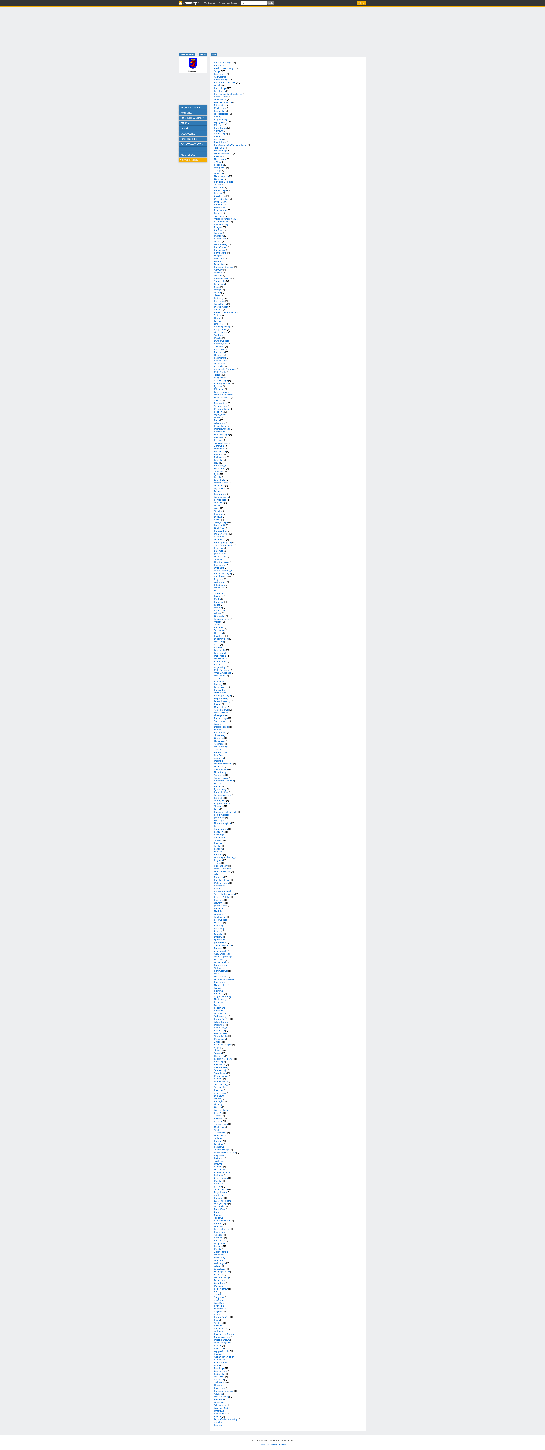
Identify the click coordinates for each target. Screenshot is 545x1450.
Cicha (217, 644)
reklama (282, 1444)
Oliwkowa (219, 1402)
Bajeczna (218, 1090)
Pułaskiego (219, 1061)
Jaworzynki (219, 525)
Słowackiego (220, 735)
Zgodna (218, 1041)
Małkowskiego (221, 482)
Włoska (218, 613)
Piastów (218, 156)
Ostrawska (219, 1376)
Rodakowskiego (222, 880)
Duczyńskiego (221, 1203)
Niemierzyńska (221, 176)
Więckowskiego (222, 698)
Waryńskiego (220, 1027)
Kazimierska (220, 357)
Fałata (217, 604)
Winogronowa (221, 777)
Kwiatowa (219, 235)
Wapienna (219, 914)
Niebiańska (220, 740)
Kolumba (219, 513)
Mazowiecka (220, 655)
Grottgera (219, 738)
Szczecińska (220, 281)
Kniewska (219, 1118)
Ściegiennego (221, 150)
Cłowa (217, 1314)
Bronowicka (220, 238)
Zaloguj (361, 3)
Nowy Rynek (220, 962)
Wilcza (217, 1266)
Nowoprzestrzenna (223, 763)
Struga (184, 123)
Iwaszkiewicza (221, 306)
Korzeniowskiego (222, 573)
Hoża (217, 973)
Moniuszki (219, 587)
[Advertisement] (272, 29)
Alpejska (218, 1234)
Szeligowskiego (221, 721)
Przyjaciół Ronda (222, 803)
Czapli (217, 1129)
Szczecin (203, 55)
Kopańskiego (220, 190)
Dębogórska (220, 414)
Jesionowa (219, 1002)
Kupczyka (219, 1101)
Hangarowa (220, 468)
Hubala (218, 590)
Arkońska (219, 366)
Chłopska (219, 1214)
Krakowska (219, 249)
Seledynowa (220, 363)
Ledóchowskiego (222, 871)
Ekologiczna (220, 715)
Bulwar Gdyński (222, 1019)
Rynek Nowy (220, 789)
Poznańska (219, 352)
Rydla (217, 474)
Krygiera (218, 440)
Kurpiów (218, 1141)
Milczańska (220, 258)
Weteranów (220, 582)
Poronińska (220, 1209)
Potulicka (219, 204)
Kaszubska (219, 110)
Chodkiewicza (221, 576)
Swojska (218, 255)
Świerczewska (221, 1189)
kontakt (274, 1444)
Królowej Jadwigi (222, 326)
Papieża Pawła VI (222, 1220)
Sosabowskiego (222, 618)
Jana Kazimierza (222, 1229)
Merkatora (219, 1024)
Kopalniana (220, 1007)
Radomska (219, 1373)
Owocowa (219, 179)
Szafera (218, 987)
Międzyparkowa (222, 1339)
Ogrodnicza (220, 488)
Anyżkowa (219, 1300)
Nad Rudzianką (221, 1277)
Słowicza (218, 1050)
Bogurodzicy (220, 689)
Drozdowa (219, 448)
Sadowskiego (221, 1016)
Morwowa (219, 1285)
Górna (217, 1004)
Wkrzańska (219, 423)
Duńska (184, 149)
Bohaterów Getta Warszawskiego (230, 144)
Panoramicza (220, 403)
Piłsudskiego (220, 425)
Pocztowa (219, 411)
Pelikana (218, 454)
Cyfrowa (218, 272)
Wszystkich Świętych (224, 1356)
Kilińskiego (219, 547)
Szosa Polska (220, 303)
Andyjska (219, 1422)
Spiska (217, 845)
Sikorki (217, 1098)
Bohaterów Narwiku (224, 780)
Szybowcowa (220, 406)
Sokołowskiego (221, 1084)
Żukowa (218, 1354)
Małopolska (220, 167)
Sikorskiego (220, 1268)
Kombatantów (221, 792)
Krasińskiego (187, 154)
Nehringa (219, 354)
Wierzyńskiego (221, 1109)
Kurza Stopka (221, 247)
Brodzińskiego (221, 1362)
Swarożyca (219, 485)
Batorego (219, 550)
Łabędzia (218, 1226)
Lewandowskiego (223, 701)
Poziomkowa (220, 752)
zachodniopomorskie (187, 55)
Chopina (218, 309)
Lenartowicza (221, 1135)
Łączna (217, 320)
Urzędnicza (220, 1243)
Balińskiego (220, 1064)
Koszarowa (219, 431)
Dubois (218, 491)
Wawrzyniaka (221, 1033)
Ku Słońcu (186, 112)
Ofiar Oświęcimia (223, 672)
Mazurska (219, 877)
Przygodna (219, 301)
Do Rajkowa (220, 556)
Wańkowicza (220, 1413)
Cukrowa (218, 130)
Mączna (218, 607)
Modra (217, 599)
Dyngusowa (220, 1038)
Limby (217, 318)
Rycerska (218, 1274)
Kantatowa (219, 831)
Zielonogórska (221, 1251)
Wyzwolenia (187, 133)
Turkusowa (220, 630)
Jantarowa (219, 1410)
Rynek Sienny (221, 201)
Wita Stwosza (221, 1302)
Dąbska (218, 1180)
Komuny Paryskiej (223, 542)
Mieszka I (219, 125)
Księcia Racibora (222, 1172)
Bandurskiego (221, 718)
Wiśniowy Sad (221, 1407)
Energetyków (220, 391)
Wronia (218, 723)
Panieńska (186, 128)
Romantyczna (221, 343)
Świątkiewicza (221, 828)
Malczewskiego (221, 224)
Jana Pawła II (220, 652)
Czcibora (218, 1322)
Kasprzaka (219, 349)
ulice (214, 55)
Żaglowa (218, 1311)
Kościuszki (219, 1158)
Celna (217, 286)
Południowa (220, 142)
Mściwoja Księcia (222, 278)
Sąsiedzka (219, 1379)
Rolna (217, 1319)
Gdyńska (218, 1393)
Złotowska (219, 445)
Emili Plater (220, 323)
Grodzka (218, 933)
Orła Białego (220, 706)
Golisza (218, 241)
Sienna (217, 292)
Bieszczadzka (221, 530)
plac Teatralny (221, 865)
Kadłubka (219, 1175)
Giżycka (218, 1107)
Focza (217, 809)
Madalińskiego (221, 1081)
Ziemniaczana (221, 769)
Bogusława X (220, 127)
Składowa (219, 806)
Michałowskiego (222, 428)
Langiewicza (220, 377)
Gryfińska (219, 502)
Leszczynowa (221, 976)
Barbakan (219, 601)
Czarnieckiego (221, 380)
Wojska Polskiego (190, 107)
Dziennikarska (221, 1075)
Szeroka (218, 232)
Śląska (217, 295)
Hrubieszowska (222, 562)
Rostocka (219, 908)
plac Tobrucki (221, 950)
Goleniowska (220, 332)
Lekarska (218, 766)
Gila (216, 874)
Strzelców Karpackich (224, 894)
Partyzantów (220, 329)
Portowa (218, 1223)
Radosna (218, 1078)
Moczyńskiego (221, 746)
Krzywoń (218, 860)
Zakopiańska (220, 1132)
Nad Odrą (219, 641)
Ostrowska (219, 1056)
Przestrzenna (220, 210)
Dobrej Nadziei (221, 726)
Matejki (218, 289)
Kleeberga (219, 834)
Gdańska (218, 173)
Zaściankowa (220, 1371)
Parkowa (218, 139)
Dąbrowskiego (221, 244)
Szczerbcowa (220, 1073)
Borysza (218, 647)
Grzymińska (220, 1013)
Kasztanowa (220, 494)
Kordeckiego (220, 499)
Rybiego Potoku (222, 897)
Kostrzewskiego (222, 814)
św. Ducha (219, 215)
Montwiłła (219, 1254)
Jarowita (218, 1163)
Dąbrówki (219, 936)
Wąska (217, 519)
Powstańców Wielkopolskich (228, 93)
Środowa (218, 335)
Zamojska (219, 758)
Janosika (218, 193)
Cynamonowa (221, 1178)
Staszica (218, 511)
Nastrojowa (220, 675)
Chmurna (219, 1212)
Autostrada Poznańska (225, 369)
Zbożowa (219, 230)
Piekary (218, 1345)
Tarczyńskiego (221, 1124)
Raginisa (218, 213)
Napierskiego (221, 999)
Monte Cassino (221, 533)
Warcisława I (220, 207)
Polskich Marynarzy (192, 118)
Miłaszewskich (221, 712)
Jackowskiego (221, 905)
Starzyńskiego (221, 522)
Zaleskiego (219, 1368)
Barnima (218, 854)
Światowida (220, 539)
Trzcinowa (219, 1161)
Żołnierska (219, 346)
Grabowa (219, 1260)
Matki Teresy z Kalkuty (225, 1152)
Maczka (218, 337)
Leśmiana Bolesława (224, 979)
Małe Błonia (220, 372)
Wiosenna (219, 187)
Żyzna (217, 624)
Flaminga (219, 783)
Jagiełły (218, 477)
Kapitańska (219, 1359)
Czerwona (219, 536)
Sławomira (219, 902)
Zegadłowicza (221, 1192)
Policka (218, 136)
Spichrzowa (220, 916)
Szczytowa (219, 1297)
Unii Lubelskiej (221, 198)
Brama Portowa (222, 221)
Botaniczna (220, 610)
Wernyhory (220, 1257)
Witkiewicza (220, 451)
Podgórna (219, 164)
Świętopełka (220, 1087)
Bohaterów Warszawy (193, 144)
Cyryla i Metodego (223, 570)
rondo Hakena (221, 1195)
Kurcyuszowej (221, 970)
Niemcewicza (221, 985)
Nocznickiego (221, 772)
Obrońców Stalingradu (225, 218)
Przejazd (218, 227)
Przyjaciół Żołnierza (224, 181)
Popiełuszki (220, 565)
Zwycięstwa (220, 196)
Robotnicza (220, 885)
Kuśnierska (219, 1240)
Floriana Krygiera (222, 823)
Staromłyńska (221, 1036)
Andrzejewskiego (222, 695)
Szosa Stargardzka (223, 945)
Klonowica (219, 681)
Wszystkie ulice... (189, 160)
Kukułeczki (219, 635)
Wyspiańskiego (221, 496)
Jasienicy (218, 684)
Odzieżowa (220, 528)
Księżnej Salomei (222, 383)
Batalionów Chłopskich (225, 811)
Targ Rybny (219, 147)
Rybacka (218, 386)
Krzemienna (220, 661)
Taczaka (218, 374)
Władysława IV (221, 1021)
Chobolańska (220, 1328)
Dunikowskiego (222, 340)
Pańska (218, 888)
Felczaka (218, 459)
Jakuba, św (219, 817)
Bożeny (218, 1416)
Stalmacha (219, 968)
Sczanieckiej (220, 1070)
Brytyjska (219, 1183)
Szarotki (218, 1294)
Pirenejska (219, 1305)
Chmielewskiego (222, 1336)
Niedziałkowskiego (223, 153)
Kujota (217, 704)
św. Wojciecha (221, 442)
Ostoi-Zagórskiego (223, 956)
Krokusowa (220, 982)
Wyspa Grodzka (222, 1351)
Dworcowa (219, 284)
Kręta (217, 1291)
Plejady (218, 1047)
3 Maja (217, 161)
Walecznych (220, 1263)
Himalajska (220, 820)
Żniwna (218, 400)
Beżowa (218, 1325)
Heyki (217, 462)
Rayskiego (219, 925)
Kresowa (218, 1112)
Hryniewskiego (221, 434)
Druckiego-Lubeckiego (225, 857)
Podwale (218, 948)
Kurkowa (218, 1010)
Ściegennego (220, 1405)
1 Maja (217, 170)
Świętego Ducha (222, 1271)
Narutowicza (220, 159)
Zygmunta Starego (223, 996)
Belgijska (218, 579)
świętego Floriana (223, 1200)
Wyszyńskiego (221, 122)
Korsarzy (218, 786)
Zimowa (218, 678)
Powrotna (219, 1399)
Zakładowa (219, 1283)
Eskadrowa (219, 584)
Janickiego (219, 298)
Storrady (218, 840)
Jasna (217, 826)
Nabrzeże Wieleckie (224, 394)
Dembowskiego (222, 408)
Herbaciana (220, 959)
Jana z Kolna (220, 553)
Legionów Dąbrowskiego (226, 1419)
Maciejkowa (220, 108)
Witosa (217, 261)
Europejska (220, 264)
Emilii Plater (220, 479)
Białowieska (220, 457)
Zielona (218, 1115)
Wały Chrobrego (222, 953)
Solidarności (220, 1308)
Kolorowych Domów (224, 1334)
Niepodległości (221, 113)
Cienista (218, 931)
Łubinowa (219, 1095)
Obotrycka (219, 616)
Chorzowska (220, 837)
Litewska (218, 633)
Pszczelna (219, 797)
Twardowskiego (222, 1149)
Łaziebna (218, 1143)
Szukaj (270, 3)
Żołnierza (219, 437)
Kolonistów (220, 1231)
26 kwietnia (220, 1382)
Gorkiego (219, 1104)
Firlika (217, 417)
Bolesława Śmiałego (224, 267)
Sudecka (218, 1138)
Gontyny (218, 269)
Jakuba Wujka (221, 942)
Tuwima (218, 559)
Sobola (217, 729)
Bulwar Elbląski (222, 360)
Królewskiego (221, 919)
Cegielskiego (220, 667)
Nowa (217, 505)
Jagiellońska (220, 91)
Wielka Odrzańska (223, 102)
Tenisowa (219, 1217)
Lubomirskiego (221, 638)
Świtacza (218, 922)
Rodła (217, 420)
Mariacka (219, 760)
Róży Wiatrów (221, 1288)
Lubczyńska (220, 650)
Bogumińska (220, 732)
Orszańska (219, 1206)
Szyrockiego (220, 465)
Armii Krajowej (221, 709)
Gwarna (218, 275)
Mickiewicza (220, 105)
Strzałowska (220, 692)
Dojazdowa (220, 1280)
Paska (217, 664)
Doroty (218, 1248)
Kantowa (218, 848)
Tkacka (217, 184)
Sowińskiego (220, 99)
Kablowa (218, 1246)
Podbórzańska (221, 96)
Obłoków (219, 1331)
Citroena (218, 1121)
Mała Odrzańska (222, 670)
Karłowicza (219, 1030)
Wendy (218, 116)
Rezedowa (219, 1146)
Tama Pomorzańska (224, 545)
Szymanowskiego (223, 794)
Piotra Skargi (220, 252)
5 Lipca (218, 315)
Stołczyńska (220, 800)
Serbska (218, 851)
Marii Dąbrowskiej (223, 868)
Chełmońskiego (222, 1067)
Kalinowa (219, 1424)
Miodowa (219, 389)
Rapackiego (220, 928)
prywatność (264, 1444)
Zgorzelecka (220, 1092)
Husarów (219, 1385)
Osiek (217, 508)
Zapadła (218, 749)
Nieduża (218, 911)
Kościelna (219, 993)
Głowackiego (220, 133)
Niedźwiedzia (221, 658)
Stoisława (219, 471)
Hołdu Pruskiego (222, 397)
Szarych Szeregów (223, 1044)
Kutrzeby (218, 627)
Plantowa (219, 990)
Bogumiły (219, 1197)
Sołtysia (218, 1053)
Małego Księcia (221, 882)
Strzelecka (219, 567)
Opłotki (218, 621)
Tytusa (217, 863)
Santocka (219, 593)
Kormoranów (221, 965)
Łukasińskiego (221, 687)
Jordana (218, 1186)
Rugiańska (219, 1155)
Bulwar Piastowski (223, 891)
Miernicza (219, 1348)
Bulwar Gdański (222, 1317)
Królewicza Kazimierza (225, 312)
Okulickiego (220, 1126)
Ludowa (218, 516)
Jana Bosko (220, 755)
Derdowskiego (221, 1169)
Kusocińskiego (188, 139)
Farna (217, 1365)
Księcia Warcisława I (224, 1058)
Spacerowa (219, 939)
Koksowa (219, 843)
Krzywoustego (221, 119)
